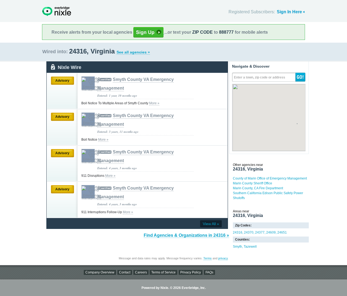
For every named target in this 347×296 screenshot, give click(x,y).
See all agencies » (133, 52)
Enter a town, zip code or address (259, 77)
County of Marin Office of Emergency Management (270, 178)
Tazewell (250, 246)
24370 (248, 232)
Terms (207, 258)
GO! (300, 77)
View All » (211, 224)
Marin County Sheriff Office (252, 183)
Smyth (237, 246)
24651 (282, 232)
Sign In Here (289, 12)
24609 (271, 232)
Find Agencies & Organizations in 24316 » (186, 235)
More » (154, 103)
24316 (237, 232)
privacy (223, 258)
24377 (260, 232)
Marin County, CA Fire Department (258, 188)
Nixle (56, 11)
